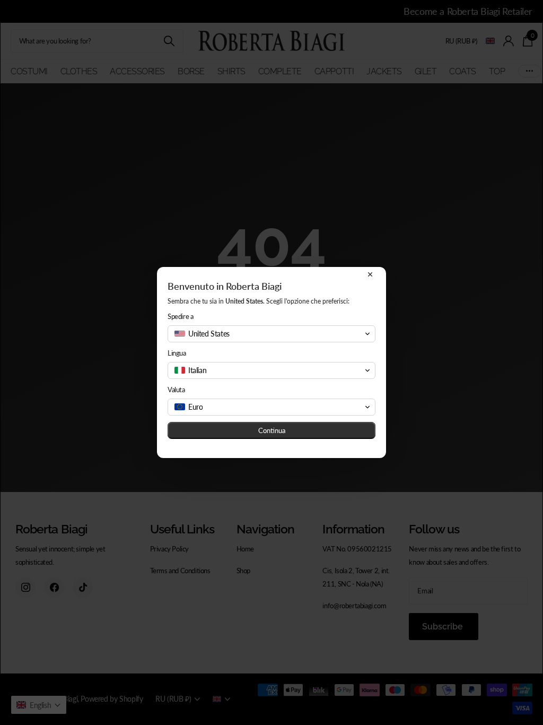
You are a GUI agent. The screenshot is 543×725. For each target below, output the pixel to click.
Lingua (177, 353)
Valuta (176, 389)
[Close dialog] (370, 274)
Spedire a (181, 316)
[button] (271, 333)
